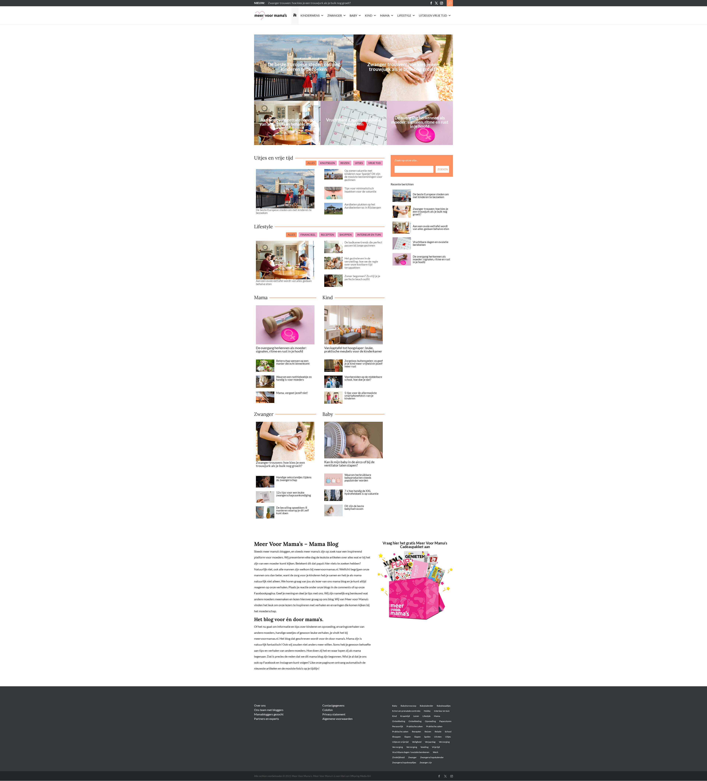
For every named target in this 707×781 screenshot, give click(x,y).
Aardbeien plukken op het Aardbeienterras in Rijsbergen (362, 206)
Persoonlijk (397, 726)
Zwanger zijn (426, 762)
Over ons (260, 705)
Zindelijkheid (398, 757)
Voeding (424, 747)
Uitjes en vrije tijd (433, 15)
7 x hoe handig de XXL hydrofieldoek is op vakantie (361, 492)
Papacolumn (445, 721)
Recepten (416, 731)
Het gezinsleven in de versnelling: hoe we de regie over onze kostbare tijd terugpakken (361, 263)
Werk (435, 752)
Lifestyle (404, 15)
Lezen (416, 716)
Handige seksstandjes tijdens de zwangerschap (294, 479)
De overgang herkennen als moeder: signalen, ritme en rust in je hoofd (281, 349)
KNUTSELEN (327, 163)
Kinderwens (310, 15)
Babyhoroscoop (408, 705)
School (448, 731)
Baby (353, 15)
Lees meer (274, 3)
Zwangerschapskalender (432, 757)
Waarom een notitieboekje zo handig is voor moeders (294, 378)
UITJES (359, 163)
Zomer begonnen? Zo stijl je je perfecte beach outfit (362, 277)
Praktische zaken (415, 726)
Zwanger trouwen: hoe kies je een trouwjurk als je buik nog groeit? (403, 66)
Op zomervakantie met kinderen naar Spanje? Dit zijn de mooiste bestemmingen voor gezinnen (363, 175)
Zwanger (334, 15)
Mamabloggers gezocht (269, 714)
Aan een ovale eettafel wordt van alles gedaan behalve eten (284, 282)
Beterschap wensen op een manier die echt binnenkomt (293, 362)
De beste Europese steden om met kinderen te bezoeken (304, 66)
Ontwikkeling (398, 721)
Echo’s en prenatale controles (406, 711)
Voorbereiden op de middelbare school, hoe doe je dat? (363, 378)
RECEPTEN (327, 234)
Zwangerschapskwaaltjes (404, 762)
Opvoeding (430, 721)
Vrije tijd (436, 747)
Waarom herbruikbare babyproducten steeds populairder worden (357, 477)
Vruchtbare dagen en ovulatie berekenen (430, 243)
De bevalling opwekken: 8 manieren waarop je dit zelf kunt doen (292, 510)
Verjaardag (430, 741)
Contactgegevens (333, 705)
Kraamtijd (405, 716)
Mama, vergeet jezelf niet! (292, 392)
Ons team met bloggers (268, 710)
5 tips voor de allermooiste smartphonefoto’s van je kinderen (360, 395)
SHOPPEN (346, 234)
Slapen (407, 736)
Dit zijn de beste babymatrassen (354, 507)
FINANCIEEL (307, 234)
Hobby (427, 711)
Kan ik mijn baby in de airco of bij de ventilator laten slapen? (349, 463)
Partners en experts (266, 718)
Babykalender (426, 705)
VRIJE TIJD (374, 163)
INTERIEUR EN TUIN (369, 234)
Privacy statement (333, 714)
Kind (368, 15)
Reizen (428, 731)
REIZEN (344, 163)
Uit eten (438, 736)
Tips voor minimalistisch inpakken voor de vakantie (360, 190)
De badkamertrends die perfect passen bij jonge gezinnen (363, 244)
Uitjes (448, 736)
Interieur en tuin (442, 711)
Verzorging (444, 741)
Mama (385, 15)
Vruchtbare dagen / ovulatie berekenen (410, 752)
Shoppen (396, 736)
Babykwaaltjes (444, 705)
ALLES (311, 163)
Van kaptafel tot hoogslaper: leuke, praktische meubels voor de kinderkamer (353, 349)
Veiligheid (416, 741)
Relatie (438, 731)
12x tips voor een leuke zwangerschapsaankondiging (293, 494)
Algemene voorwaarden (337, 718)
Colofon (327, 710)
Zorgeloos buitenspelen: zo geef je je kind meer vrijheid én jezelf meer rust (363, 363)
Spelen (427, 736)
